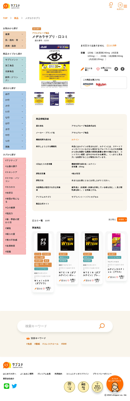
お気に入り (48, 288)
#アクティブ (11, 160)
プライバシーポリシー (102, 374)
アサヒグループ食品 (40, 33)
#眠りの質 (10, 234)
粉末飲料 (63, 261)
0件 (112, 46)
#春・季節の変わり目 (12, 220)
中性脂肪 (46, 254)
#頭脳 (8, 252)
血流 (46, 261)
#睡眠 (37, 344)
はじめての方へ (9, 374)
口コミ (40, 288)
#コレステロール (51, 344)
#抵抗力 (9, 213)
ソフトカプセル (91, 197)
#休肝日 (9, 193)
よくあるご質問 (27, 374)
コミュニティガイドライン (77, 374)
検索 (111, 7)
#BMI (63, 344)
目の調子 (36, 29)
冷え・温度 (39, 257)
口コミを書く (89, 69)
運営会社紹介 (8, 379)
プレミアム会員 (44, 374)
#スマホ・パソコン (12, 179)
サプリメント (77, 197)
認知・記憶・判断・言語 (42, 264)
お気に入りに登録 (106, 69)
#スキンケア (11, 172)
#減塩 (8, 228)
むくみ (37, 254)
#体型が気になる (12, 200)
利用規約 (58, 374)
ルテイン (75, 140)
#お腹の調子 (11, 166)
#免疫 (29, 344)
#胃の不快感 (11, 240)
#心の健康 (10, 207)
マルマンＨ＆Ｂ (113, 262)
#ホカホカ (10, 187)
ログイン (120, 9)
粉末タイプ (64, 257)
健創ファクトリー (40, 273)
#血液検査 (10, 246)
